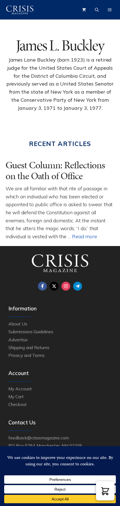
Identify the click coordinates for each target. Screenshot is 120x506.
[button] (105, 490)
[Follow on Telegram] (77, 286)
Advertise (18, 339)
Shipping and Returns (28, 347)
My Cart (16, 396)
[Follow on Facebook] (42, 286)
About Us (17, 324)
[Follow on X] (54, 286)
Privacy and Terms (26, 355)
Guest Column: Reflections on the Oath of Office (55, 170)
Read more (84, 236)
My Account (20, 388)
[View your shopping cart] (84, 10)
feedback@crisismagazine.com (38, 438)
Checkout (17, 404)
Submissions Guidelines (30, 331)
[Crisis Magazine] (20, 10)
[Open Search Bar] (96, 10)
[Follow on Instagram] (65, 286)
